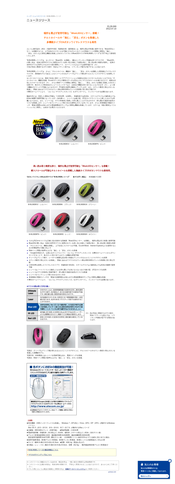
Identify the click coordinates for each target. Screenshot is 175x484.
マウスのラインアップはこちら (40, 455)
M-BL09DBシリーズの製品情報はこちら (43, 450)
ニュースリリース (39, 16)
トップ (29, 16)
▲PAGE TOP (112, 471)
